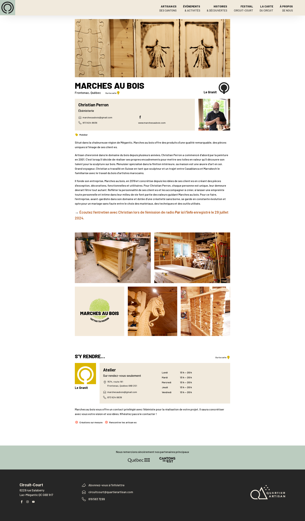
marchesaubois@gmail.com (97, 117)
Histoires (217, 8)
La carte (266, 8)
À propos (286, 8)
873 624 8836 (90, 122)
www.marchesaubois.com (152, 122)
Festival (243, 8)
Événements (191, 8)
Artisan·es (168, 8)
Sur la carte (110, 93)
